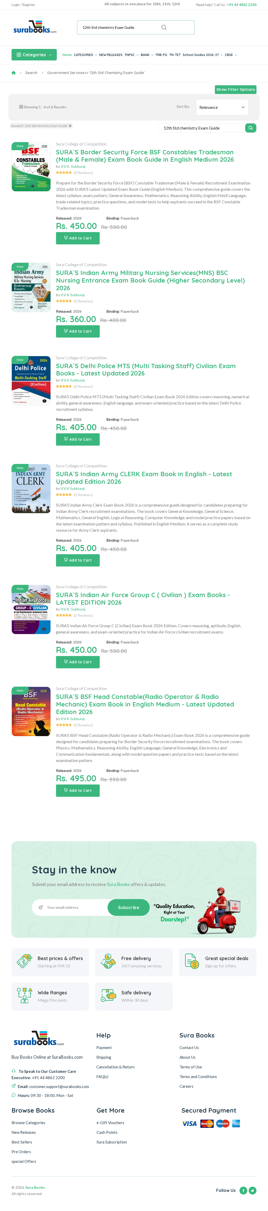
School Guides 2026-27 (201, 55)
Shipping (103, 1057)
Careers (186, 1086)
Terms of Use (191, 1066)
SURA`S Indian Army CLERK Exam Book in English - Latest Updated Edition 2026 (144, 477)
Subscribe (128, 907)
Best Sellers (22, 1142)
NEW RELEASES (110, 55)
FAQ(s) (102, 1076)
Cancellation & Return (115, 1066)
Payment (104, 1047)
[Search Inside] (250, 128)
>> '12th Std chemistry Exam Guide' (115, 72)
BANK (145, 55)
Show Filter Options (235, 89)
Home (67, 55)
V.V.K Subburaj (73, 295)
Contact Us (189, 1047)
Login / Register (23, 5)
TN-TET (175, 55)
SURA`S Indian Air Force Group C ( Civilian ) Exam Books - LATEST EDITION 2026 (143, 598)
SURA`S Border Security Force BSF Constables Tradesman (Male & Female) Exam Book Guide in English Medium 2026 (145, 156)
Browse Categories (28, 1122)
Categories (34, 54)
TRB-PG (161, 55)
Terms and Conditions (198, 1076)
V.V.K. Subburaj (73, 166)
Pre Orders (21, 1151)
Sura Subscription (112, 1142)
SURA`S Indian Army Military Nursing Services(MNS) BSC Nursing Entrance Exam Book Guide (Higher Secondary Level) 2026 (150, 280)
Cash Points (107, 1132)
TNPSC (130, 55)
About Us (188, 1057)
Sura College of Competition (81, 143)
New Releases (24, 1132)
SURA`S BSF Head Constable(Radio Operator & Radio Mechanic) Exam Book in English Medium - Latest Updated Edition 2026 (145, 704)
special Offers (24, 1161)
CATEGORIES (84, 55)
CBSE (229, 55)
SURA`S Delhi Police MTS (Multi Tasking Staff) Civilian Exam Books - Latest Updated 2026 (146, 369)
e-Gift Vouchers (110, 1122)
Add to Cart (80, 238)
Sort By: (183, 106)
